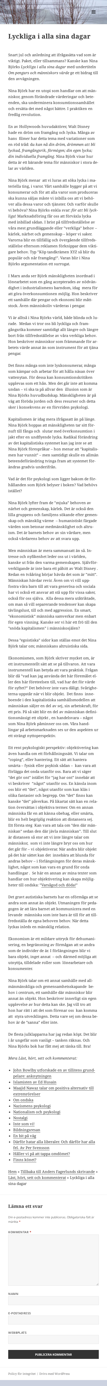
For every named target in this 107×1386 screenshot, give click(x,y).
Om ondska (23, 1099)
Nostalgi (20, 1117)
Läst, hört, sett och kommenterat (37, 1177)
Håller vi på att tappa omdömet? (41, 1153)
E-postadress (19, 1313)
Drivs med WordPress (54, 1374)
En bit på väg (24, 1135)
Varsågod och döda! (58, 884)
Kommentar (19, 1232)
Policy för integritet (22, 1374)
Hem (12, 1171)
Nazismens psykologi (32, 1105)
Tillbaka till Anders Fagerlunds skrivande (58, 1171)
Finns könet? (24, 1159)
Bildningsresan (26, 1129)
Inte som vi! (24, 1123)
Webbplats (17, 1333)
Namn (13, 1294)
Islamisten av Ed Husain (34, 1081)
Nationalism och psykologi (36, 1111)
